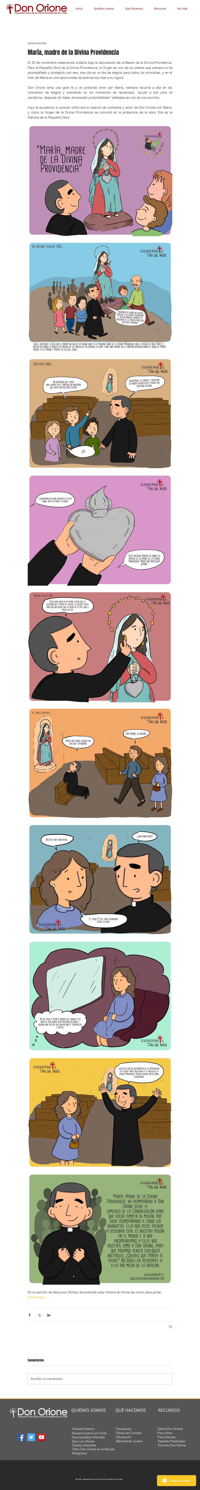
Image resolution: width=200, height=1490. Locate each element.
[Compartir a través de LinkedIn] (49, 1315)
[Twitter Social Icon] (31, 1437)
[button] (106, 8)
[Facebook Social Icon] (21, 1437)
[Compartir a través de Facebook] (29, 1315)
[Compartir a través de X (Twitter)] (39, 1315)
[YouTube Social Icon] (41, 1437)
